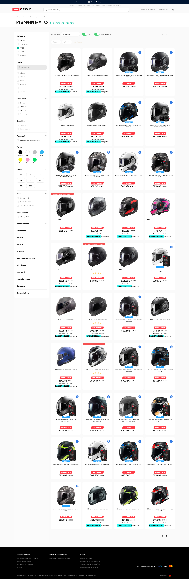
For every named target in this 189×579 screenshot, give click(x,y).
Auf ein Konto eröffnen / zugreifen (27, 558)
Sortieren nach (55, 34)
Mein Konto (143, 9)
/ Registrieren (151, 9)
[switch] (84, 34)
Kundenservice (163, 9)
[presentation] (76, 2)
